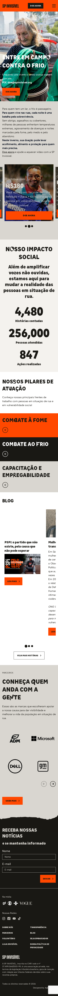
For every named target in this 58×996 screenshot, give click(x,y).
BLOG (32, 933)
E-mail (6, 864)
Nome (6, 851)
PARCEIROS (7, 933)
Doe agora (8, 152)
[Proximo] (53, 784)
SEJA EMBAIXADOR (39, 938)
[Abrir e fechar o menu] (54, 5)
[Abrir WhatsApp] (51, 989)
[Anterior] (44, 784)
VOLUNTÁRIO (8, 938)
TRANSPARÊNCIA (38, 927)
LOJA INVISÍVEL (9, 944)
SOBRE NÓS (7, 927)
